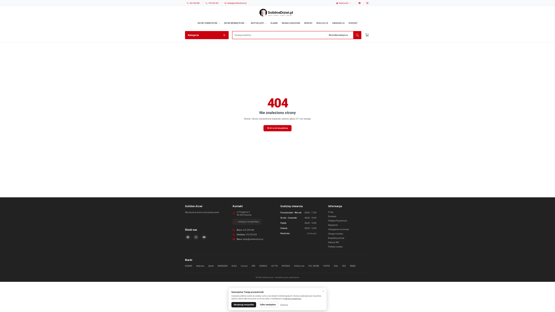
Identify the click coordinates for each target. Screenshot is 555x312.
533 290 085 (248, 230)
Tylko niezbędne (268, 304)
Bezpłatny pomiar (336, 238)
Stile (336, 266)
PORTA (326, 266)
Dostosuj (284, 304)
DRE (253, 266)
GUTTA (274, 266)
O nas (330, 212)
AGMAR (188, 266)
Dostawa (332, 216)
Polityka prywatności (292, 298)
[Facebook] (358, 3)
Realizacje (322, 23)
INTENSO (286, 266)
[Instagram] (366, 3)
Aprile (211, 266)
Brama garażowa (291, 23)
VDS (344, 266)
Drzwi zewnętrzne (208, 23)
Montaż (308, 23)
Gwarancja (338, 23)
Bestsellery (257, 23)
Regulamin (333, 225)
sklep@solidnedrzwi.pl (253, 239)
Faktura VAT (333, 242)
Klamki (274, 23)
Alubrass (200, 266)
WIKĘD (353, 266)
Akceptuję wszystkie (244, 304)
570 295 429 (251, 234)
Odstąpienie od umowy (338, 229)
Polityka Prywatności (337, 221)
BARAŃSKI (223, 266)
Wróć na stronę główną (277, 128)
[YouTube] (204, 237)
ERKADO (263, 266)
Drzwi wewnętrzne (234, 23)
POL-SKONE (313, 266)
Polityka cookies (335, 247)
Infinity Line (299, 266)
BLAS (234, 266)
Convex (244, 266)
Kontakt (353, 23)
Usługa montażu (335, 234)
